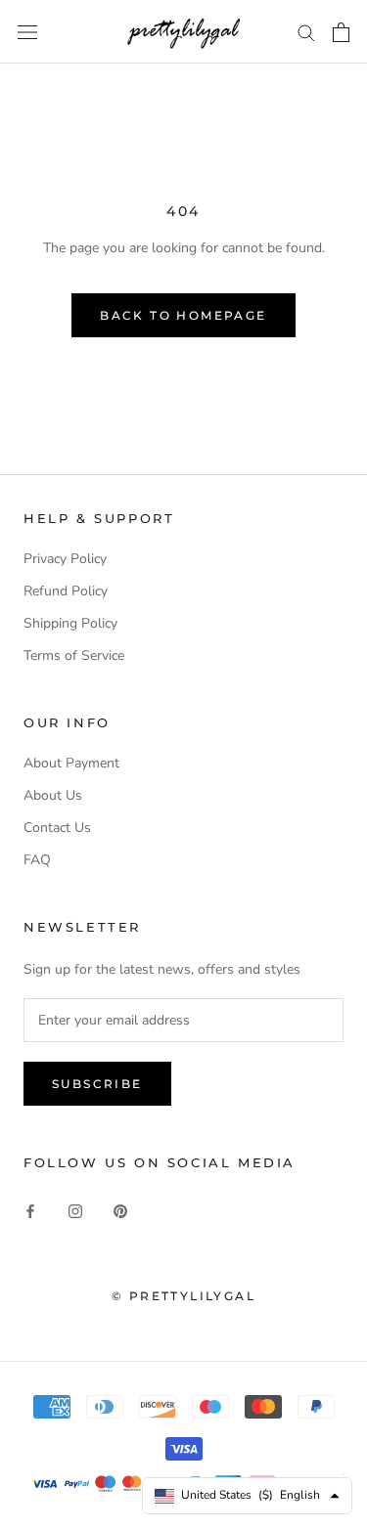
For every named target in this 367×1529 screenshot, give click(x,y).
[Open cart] (341, 32)
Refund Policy (65, 591)
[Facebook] (30, 1210)
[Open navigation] (27, 31)
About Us (52, 795)
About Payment (71, 763)
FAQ (37, 860)
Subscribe (97, 1083)
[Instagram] (75, 1210)
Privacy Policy (65, 558)
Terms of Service (73, 655)
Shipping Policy (70, 623)
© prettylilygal (183, 1296)
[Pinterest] (120, 1210)
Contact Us (57, 827)
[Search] (306, 31)
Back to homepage (183, 315)
